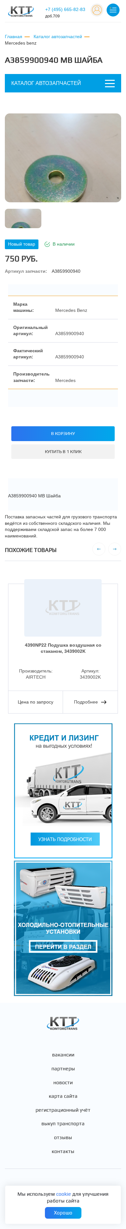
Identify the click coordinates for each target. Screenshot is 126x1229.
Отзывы (63, 1137)
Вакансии (63, 1055)
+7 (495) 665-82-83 (65, 12)
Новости (63, 1083)
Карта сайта (63, 1096)
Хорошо (63, 1212)
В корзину (63, 433)
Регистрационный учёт (63, 1110)
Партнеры (63, 1069)
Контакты (63, 1151)
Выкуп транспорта (63, 1124)
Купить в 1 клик (63, 451)
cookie (63, 1194)
